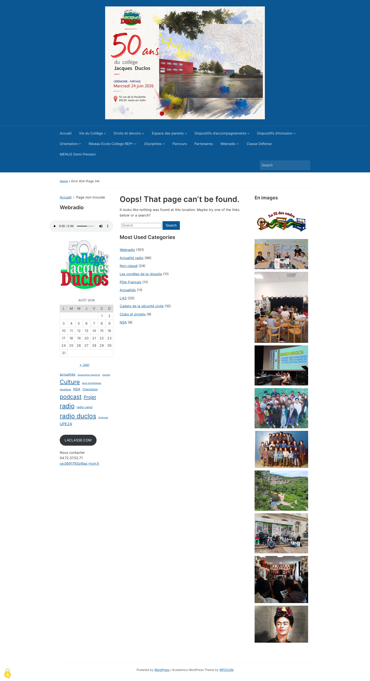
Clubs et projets (133, 314)
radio (67, 406)
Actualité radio (131, 258)
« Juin (84, 365)
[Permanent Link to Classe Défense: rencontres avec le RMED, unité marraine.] (281, 579)
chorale (106, 374)
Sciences (103, 417)
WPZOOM (226, 670)
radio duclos (78, 416)
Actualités (128, 290)
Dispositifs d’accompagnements (220, 133)
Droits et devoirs (127, 133)
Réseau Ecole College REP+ (111, 144)
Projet (90, 397)
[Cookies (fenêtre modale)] (7, 673)
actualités (67, 374)
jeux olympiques (91, 383)
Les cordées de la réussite (141, 274)
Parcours (180, 144)
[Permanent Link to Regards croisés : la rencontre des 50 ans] (281, 254)
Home (64, 181)
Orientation (69, 144)
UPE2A (66, 424)
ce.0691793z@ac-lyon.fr (79, 463)
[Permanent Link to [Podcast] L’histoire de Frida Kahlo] (281, 624)
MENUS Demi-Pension (78, 154)
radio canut (84, 407)
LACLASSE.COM (78, 440)
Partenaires (203, 144)
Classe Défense (259, 144)
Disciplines (153, 144)
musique (65, 389)
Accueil (66, 133)
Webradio (228, 144)
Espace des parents (168, 133)
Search (305, 165)
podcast (71, 396)
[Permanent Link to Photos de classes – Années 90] (281, 408)
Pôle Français (130, 282)
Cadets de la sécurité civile (142, 306)
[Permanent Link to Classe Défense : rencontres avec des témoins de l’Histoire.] (281, 533)
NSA (76, 389)
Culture (70, 381)
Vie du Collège (91, 133)
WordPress (161, 670)
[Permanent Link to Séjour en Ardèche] (281, 490)
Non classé (128, 266)
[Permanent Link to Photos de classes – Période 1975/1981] (281, 449)
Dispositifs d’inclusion (274, 133)
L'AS (123, 298)
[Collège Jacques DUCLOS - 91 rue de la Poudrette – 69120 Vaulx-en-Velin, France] (185, 62)
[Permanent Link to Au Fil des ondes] (281, 221)
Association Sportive (89, 374)
